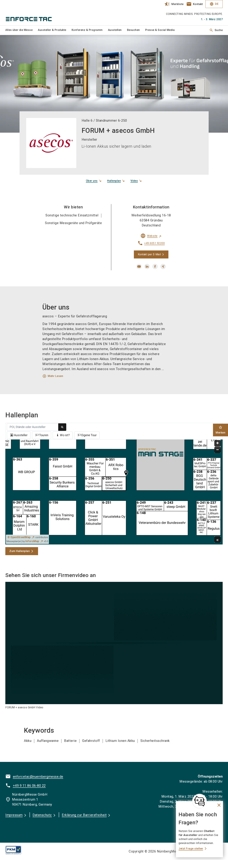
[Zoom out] (217, 450)
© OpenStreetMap (19, 537)
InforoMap (32, 541)
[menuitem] (21, 30)
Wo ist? (65, 435)
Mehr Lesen (52, 376)
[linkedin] (147, 266)
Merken (220, 429)
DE (214, 4)
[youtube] (139, 266)
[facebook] (155, 266)
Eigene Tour (89, 435)
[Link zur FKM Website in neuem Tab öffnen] (16, 850)
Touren (43, 435)
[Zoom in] (217, 443)
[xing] (163, 266)
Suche (216, 30)
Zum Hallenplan (19, 551)
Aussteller (21, 435)
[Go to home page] (30, 12)
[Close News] (199, 801)
